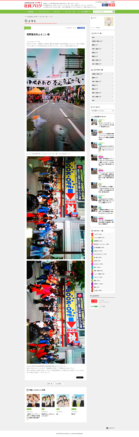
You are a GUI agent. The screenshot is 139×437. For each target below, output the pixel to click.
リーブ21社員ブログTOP (31, 16)
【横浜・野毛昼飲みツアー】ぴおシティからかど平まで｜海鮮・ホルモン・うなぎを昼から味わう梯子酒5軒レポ (106, 161)
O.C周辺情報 (81, 28)
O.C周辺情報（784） (99, 247)
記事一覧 (49, 383)
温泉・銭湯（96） (98, 270)
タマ (43, 409)
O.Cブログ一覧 (43, 16)
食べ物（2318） (98, 257)
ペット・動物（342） (99, 274)
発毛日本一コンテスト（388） (102, 244)
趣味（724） (97, 280)
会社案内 (113, 1)
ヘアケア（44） (98, 234)
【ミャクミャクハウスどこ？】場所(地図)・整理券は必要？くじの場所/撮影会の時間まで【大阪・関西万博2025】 (106, 176)
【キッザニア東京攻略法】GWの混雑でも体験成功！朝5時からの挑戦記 (106, 222)
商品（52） (97, 287)
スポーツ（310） (98, 277)
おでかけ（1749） (98, 264)
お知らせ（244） (98, 251)
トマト (27, 28)
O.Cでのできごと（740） (100, 254)
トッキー (29, 409)
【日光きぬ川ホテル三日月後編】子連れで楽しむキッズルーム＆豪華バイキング (106, 200)
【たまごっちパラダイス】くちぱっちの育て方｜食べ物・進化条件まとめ (106, 124)
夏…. (58, 414)
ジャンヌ (74, 409)
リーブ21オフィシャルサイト (102, 1)
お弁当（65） (97, 260)
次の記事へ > (59, 383)
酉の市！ (73, 414)
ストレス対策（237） (99, 237)
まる (58, 409)
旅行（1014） (97, 267)
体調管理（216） (98, 241)
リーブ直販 (102, 306)
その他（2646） (98, 290)
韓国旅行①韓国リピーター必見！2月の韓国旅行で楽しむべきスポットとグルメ (106, 211)
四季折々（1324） (98, 284)
